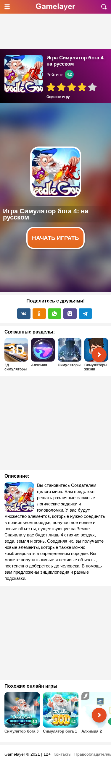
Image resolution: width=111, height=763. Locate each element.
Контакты (62, 754)
